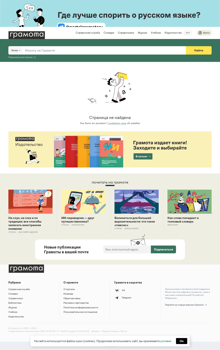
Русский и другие (28, 231)
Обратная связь (72, 298)
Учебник (156, 32)
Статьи (12, 231)
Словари (109, 32)
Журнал (142, 32)
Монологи (172, 224)
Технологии (78, 224)
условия (165, 341)
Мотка (123, 331)
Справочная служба (88, 32)
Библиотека (14, 303)
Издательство (173, 32)
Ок (182, 341)
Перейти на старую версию (184, 305)
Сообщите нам (116, 123)
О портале (69, 289)
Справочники (126, 32)
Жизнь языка (131, 228)
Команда (68, 293)
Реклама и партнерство (76, 303)
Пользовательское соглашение (80, 312)
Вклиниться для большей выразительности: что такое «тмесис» (134, 221)
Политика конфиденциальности (80, 307)
